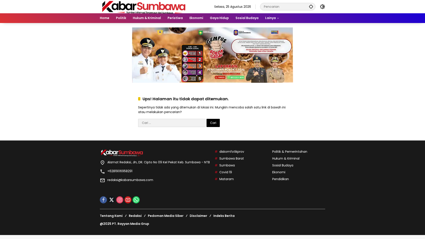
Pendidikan (280, 179)
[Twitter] (111, 199)
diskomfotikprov (231, 151)
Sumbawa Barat (231, 158)
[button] (311, 6)
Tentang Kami (111, 216)
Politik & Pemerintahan (289, 151)
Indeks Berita (224, 216)
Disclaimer (198, 216)
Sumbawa (227, 165)
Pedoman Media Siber (166, 216)
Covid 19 (225, 172)
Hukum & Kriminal (285, 158)
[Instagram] (119, 199)
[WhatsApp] (136, 199)
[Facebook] (103, 199)
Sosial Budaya (282, 165)
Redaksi (135, 216)
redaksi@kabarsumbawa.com (130, 180)
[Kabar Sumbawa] (144, 6)
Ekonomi (278, 172)
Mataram (226, 179)
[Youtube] (127, 199)
